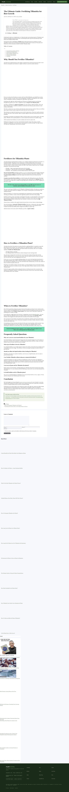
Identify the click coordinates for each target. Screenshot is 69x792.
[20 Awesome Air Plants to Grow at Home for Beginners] (12, 556)
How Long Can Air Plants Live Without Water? (10, 528)
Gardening (27, 1)
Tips (32, 1)
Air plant (25, 41)
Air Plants (14, 5)
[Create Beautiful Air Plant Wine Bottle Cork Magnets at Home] (12, 451)
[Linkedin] (10, 33)
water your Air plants (10, 259)
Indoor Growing (8, 5)
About (54, 1)
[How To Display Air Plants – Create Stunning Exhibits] (12, 466)
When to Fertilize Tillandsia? (11, 54)
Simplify (6, 1)
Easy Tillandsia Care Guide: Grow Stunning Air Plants (12, 603)
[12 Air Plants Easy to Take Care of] (12, 631)
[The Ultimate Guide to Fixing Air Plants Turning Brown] (12, 571)
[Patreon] (13, 33)
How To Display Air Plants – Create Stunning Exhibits (12, 468)
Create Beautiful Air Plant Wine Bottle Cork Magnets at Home (13, 453)
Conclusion (8, 56)
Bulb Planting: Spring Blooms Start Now (8, 691)
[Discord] (16, 33)
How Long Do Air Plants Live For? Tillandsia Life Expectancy (13, 543)
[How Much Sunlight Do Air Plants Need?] (12, 586)
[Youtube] (15, 33)
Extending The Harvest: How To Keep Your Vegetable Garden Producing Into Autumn (8, 734)
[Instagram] (5, 33)
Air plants (24, 172)
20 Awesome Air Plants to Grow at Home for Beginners (12, 558)
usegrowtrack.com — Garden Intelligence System (14, 776)
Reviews (40, 1)
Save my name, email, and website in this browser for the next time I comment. (20, 431)
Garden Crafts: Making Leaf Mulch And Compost (10, 657)
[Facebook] (7, 33)
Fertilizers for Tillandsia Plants (11, 51)
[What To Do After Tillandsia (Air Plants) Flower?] (12, 481)
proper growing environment (25, 382)
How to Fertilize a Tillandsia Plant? (12, 53)
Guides (35, 1)
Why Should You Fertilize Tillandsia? (12, 50)
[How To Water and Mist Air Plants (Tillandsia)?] (12, 616)
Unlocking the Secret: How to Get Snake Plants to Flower (16, 406)
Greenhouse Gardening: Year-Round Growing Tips (10, 678)
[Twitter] (12, 33)
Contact (28, 778)
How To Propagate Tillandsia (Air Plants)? (13, 405)
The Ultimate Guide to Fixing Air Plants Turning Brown (12, 573)
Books (45, 1)
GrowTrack (49, 1)
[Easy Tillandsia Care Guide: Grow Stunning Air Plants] (12, 601)
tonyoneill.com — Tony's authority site (14, 772)
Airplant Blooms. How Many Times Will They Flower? (12, 498)
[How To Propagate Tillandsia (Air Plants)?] (12, 511)
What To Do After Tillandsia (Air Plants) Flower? (11, 483)
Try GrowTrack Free (62, 1)
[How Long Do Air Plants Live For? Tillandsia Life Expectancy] (12, 541)
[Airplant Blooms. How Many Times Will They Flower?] (12, 496)
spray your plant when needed (18, 256)
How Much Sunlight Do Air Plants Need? (9, 588)
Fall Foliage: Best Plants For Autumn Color (8, 720)
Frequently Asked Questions (11, 55)
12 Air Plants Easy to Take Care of (8, 633)
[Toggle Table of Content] (4, 48)
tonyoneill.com (41, 778)
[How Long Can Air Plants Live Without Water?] (12, 526)
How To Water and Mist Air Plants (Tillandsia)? (10, 618)
